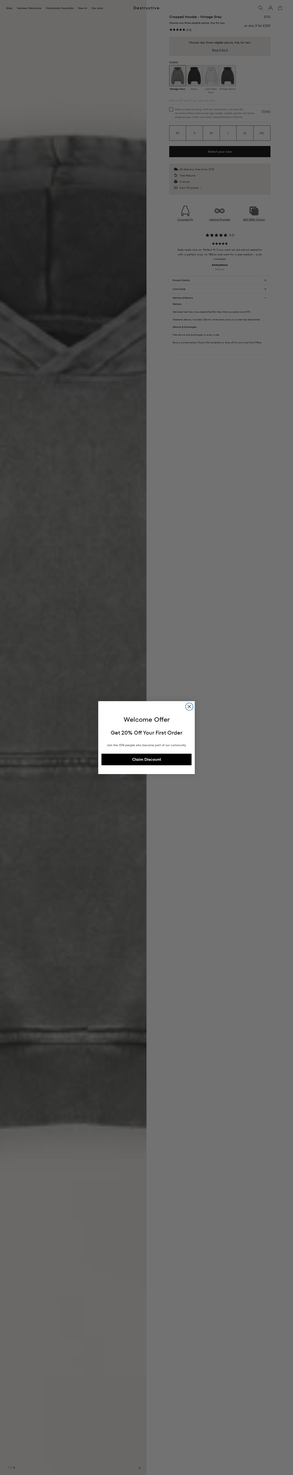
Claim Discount (146, 759)
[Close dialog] (189, 706)
